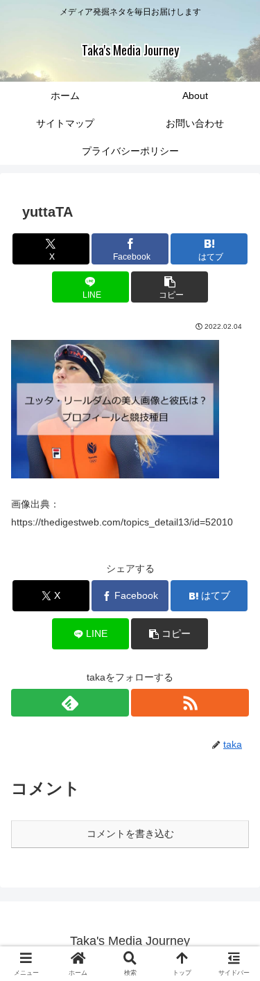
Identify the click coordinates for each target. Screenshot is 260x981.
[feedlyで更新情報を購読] (70, 703)
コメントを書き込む (130, 833)
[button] (169, 287)
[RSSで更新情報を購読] (190, 703)
